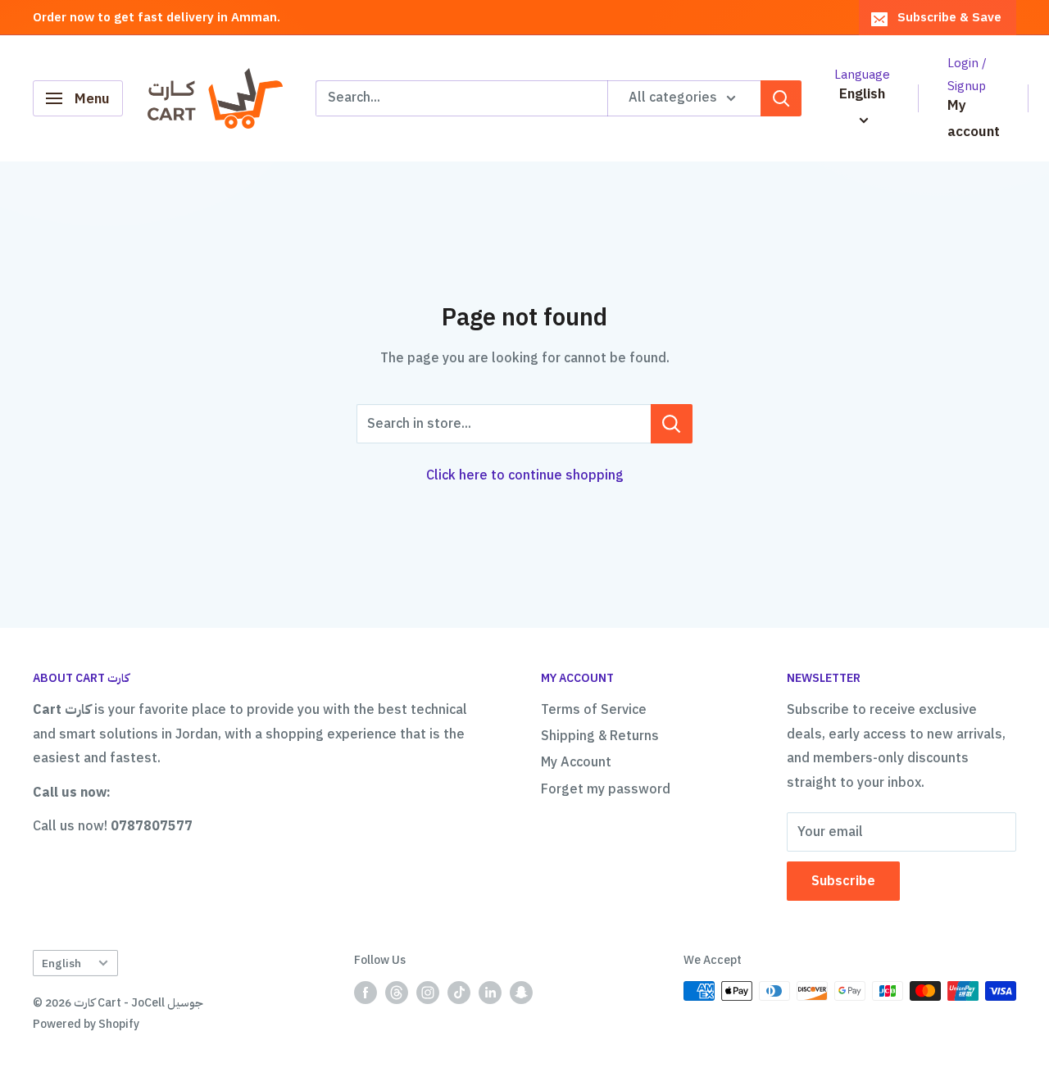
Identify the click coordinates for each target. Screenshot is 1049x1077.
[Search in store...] (672, 423)
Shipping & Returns (600, 736)
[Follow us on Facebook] (365, 992)
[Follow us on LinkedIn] (490, 992)
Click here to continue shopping (525, 475)
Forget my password (605, 789)
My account (973, 118)
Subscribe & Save (949, 17)
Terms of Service (594, 710)
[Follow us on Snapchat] (521, 992)
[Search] (781, 98)
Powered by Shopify (86, 1024)
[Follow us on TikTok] (458, 992)
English (61, 963)
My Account (576, 762)
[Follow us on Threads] (396, 992)
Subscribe (843, 881)
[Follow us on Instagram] (427, 992)
